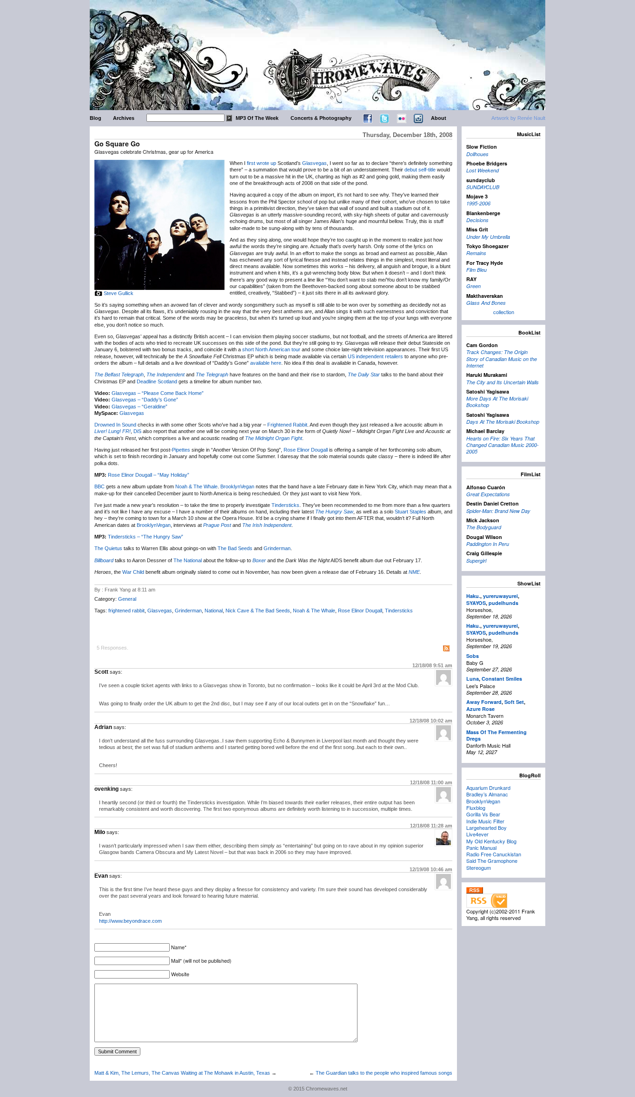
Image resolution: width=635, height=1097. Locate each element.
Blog (95, 118)
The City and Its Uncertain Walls (502, 382)
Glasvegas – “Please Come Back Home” (158, 393)
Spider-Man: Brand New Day (498, 510)
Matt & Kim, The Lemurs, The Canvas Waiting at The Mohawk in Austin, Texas (182, 1073)
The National (187, 560)
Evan (101, 876)
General (127, 599)
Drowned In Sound (115, 424)
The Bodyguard (483, 527)
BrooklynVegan (237, 486)
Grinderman (277, 548)
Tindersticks (285, 505)
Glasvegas (314, 163)
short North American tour (271, 349)
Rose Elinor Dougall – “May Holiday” (148, 475)
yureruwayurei (500, 595)
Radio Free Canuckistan (493, 854)
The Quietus (108, 548)
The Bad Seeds (235, 548)
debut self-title (420, 169)
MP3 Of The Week (257, 118)
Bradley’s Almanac (487, 794)
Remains (476, 253)
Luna (472, 678)
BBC (99, 486)
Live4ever (477, 834)
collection (503, 311)
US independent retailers (375, 356)
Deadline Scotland (157, 381)
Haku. (473, 595)
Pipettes (181, 450)
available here (265, 363)
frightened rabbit (126, 610)
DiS (137, 431)
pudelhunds (503, 602)
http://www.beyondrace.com (130, 921)
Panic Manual (481, 847)
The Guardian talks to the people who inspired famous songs (384, 1073)
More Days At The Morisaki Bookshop (497, 401)
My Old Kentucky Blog (491, 841)
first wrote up (261, 163)
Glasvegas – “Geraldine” (139, 406)
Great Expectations (488, 494)
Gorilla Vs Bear (483, 814)
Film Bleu (476, 269)
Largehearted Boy (486, 827)
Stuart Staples (410, 511)
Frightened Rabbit (287, 424)
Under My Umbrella (488, 236)
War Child (133, 572)
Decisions (477, 220)
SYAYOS (476, 602)
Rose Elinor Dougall (306, 450)
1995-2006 (478, 203)
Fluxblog (475, 807)
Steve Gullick (118, 293)
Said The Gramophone (491, 860)
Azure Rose (480, 708)
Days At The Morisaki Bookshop (502, 421)
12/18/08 (432, 665)
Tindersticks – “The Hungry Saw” (145, 536)
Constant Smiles (502, 678)
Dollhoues (477, 154)
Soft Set (514, 701)
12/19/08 (431, 869)
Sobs (472, 655)
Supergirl (476, 560)
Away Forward (484, 701)
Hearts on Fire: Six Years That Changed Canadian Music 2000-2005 (502, 445)
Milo (99, 832)
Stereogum (478, 867)
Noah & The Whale (196, 486)
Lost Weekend (482, 170)
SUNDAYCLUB (482, 187)
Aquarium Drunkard (488, 787)
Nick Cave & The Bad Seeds (257, 610)
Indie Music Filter (485, 821)
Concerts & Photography (321, 118)
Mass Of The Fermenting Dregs (496, 735)
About (438, 118)
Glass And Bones (486, 302)
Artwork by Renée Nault (518, 118)
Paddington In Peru (487, 543)
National (214, 610)
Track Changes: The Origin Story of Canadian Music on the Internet (501, 358)
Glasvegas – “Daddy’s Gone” (145, 399)
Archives (123, 118)
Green (473, 285)
